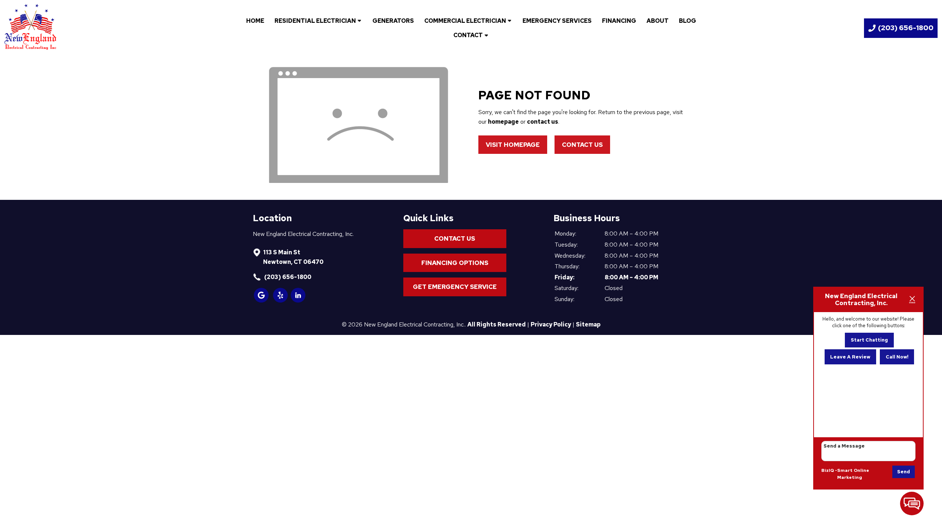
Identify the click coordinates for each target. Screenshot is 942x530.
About (658, 21)
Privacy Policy (551, 324)
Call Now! (897, 357)
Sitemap (588, 324)
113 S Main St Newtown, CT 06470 (293, 257)
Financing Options (454, 263)
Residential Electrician (315, 21)
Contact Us (582, 145)
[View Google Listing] (261, 300)
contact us (542, 122)
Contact (468, 35)
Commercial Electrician (465, 21)
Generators (393, 21)
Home (255, 21)
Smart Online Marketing (853, 474)
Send (903, 472)
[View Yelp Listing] (281, 300)
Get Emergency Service (455, 287)
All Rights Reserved (496, 324)
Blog (687, 21)
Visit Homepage (513, 145)
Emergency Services (557, 21)
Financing (619, 21)
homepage (503, 122)
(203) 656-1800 (287, 277)
